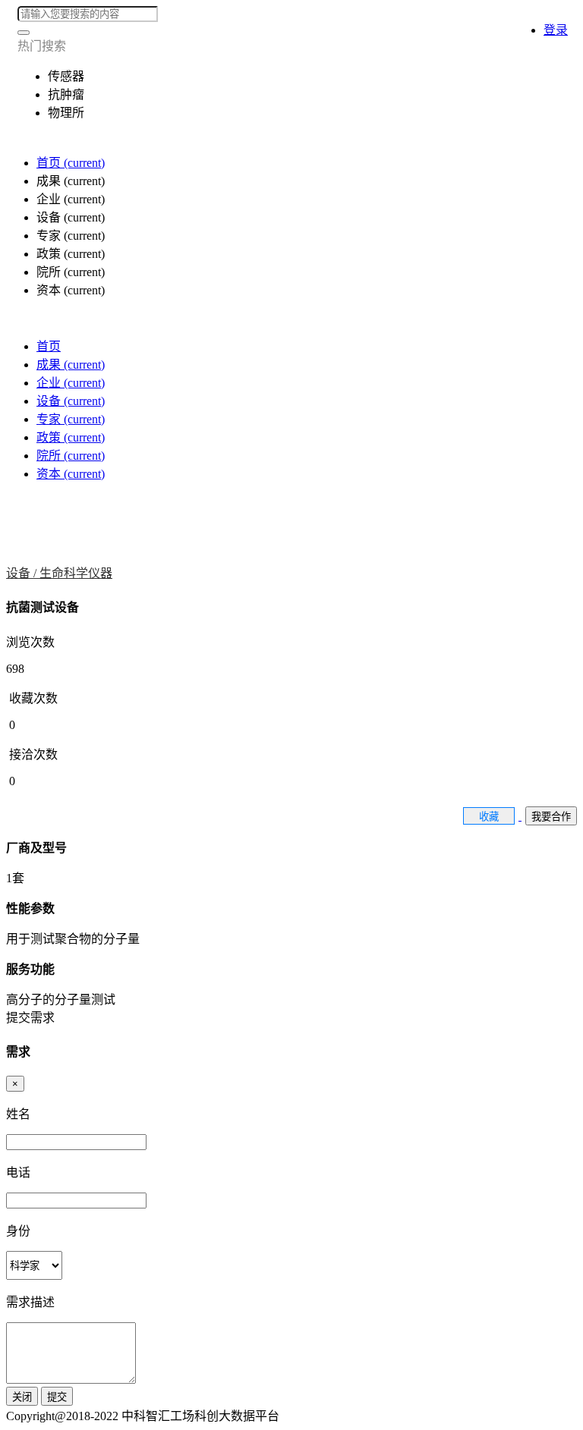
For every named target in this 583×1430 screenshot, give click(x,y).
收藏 (489, 816)
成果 (70, 364)
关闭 (22, 1397)
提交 (57, 1397)
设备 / (22, 573)
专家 (70, 419)
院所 (70, 455)
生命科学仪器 (75, 573)
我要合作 (551, 816)
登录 (556, 30)
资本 (70, 473)
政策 (70, 437)
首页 (70, 162)
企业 (70, 382)
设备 (70, 400)
